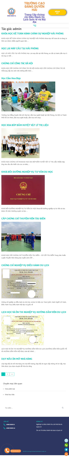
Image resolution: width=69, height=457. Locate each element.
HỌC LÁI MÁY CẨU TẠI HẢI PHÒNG (20, 48)
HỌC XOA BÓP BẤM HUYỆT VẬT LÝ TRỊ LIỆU (25, 125)
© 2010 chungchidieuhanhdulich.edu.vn (34, 451)
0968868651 (16, 451)
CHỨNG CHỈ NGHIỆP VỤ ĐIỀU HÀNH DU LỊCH (25, 265)
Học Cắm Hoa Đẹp (11, 78)
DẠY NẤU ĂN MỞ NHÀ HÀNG (16, 358)
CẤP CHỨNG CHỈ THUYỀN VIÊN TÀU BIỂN (23, 218)
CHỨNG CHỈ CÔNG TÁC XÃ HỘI (17, 63)
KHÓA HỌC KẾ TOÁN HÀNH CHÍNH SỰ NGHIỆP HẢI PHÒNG (32, 33)
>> (12, 374)
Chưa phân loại (10, 389)
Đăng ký (57, 12)
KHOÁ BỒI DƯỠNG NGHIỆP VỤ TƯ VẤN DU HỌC (27, 171)
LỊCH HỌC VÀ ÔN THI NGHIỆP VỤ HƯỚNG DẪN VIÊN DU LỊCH (33, 312)
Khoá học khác (10, 394)
